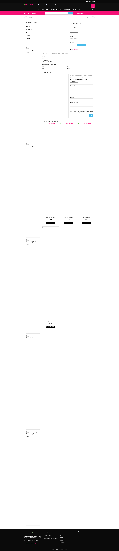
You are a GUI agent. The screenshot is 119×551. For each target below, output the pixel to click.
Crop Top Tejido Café (50, 217)
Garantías (71, 9)
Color (71, 36)
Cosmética (61, 9)
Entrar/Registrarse (90, 1)
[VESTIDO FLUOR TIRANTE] (93, 17)
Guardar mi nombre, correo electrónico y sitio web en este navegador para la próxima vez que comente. (81, 112)
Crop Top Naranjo (86, 217)
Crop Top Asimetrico (68, 217)
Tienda (42, 9)
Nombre (72, 97)
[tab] (45, 53)
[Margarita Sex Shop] (28, 5)
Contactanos (77, 9)
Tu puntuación (73, 81)
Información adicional (54, 53)
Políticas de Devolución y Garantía (32, 543)
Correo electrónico (74, 102)
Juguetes (52, 9)
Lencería (56, 9)
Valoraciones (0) (65, 53)
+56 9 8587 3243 (33, 13)
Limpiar (72, 40)
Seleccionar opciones (50, 222)
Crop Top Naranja (50, 321)
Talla (71, 31)
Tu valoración (73, 85)
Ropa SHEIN (47, 9)
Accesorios (66, 9)
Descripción (45, 53)
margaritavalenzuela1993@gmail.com (51, 538)
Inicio (39, 9)
